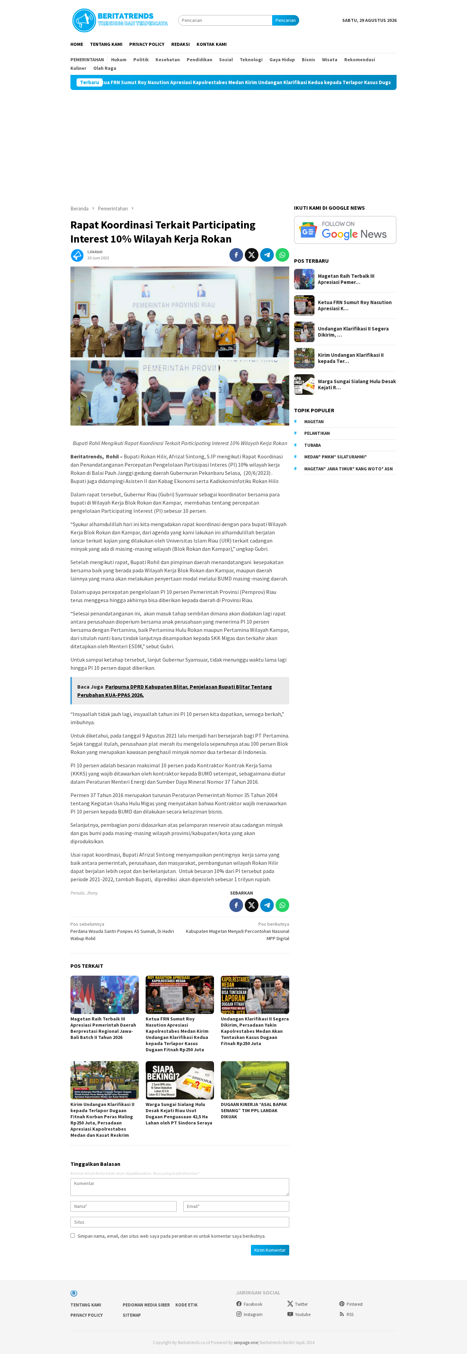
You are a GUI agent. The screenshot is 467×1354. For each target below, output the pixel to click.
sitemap (132, 1315)
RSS (350, 1314)
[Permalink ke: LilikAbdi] (77, 254)
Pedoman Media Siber (146, 1305)
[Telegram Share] (267, 255)
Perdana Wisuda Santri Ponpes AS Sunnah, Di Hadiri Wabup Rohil (122, 931)
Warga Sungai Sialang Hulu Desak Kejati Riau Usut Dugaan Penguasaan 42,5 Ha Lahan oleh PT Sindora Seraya (179, 1113)
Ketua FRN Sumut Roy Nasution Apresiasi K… (355, 305)
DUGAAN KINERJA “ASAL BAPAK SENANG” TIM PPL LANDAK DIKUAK (254, 1110)
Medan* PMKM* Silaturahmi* (335, 457)
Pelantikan (317, 433)
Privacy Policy (86, 1315)
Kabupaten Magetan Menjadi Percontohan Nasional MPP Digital (237, 931)
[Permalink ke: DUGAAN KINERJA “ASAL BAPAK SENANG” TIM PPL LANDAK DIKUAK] (255, 1080)
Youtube (302, 1314)
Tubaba (312, 445)
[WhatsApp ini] (282, 255)
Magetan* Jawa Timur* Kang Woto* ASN (348, 469)
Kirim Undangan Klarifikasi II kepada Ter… (351, 358)
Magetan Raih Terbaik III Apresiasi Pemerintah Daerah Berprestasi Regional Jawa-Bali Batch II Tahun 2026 (103, 1028)
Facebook (253, 1304)
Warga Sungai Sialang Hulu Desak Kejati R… (357, 384)
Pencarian (286, 20)
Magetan (314, 422)
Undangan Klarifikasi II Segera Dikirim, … (353, 332)
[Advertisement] (233, 141)
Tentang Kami (85, 1305)
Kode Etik (186, 1305)
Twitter (301, 1304)
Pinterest (355, 1304)
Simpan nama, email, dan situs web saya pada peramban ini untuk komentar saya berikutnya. (172, 1236)
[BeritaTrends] (120, 19)
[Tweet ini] (251, 255)
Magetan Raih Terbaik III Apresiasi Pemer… (346, 279)
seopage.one (246, 1342)
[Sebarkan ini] (236, 255)
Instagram (253, 1314)
